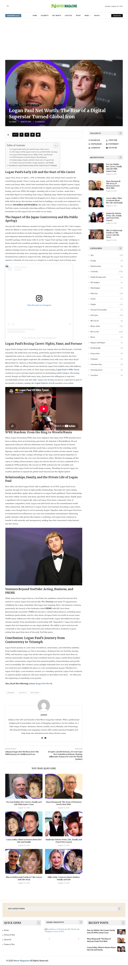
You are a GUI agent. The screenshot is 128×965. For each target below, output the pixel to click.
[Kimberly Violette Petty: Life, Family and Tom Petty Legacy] (63, 823)
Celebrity (44, 15)
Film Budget (106, 288)
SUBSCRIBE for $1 (13, 16)
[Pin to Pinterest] (32, 135)
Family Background (106, 277)
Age (106, 255)
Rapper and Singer (106, 343)
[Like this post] (16, 135)
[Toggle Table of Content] (55, 146)
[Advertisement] (64, 37)
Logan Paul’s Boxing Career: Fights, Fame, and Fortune (32, 155)
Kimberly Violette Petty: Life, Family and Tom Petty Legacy (64, 840)
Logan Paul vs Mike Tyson (67, 369)
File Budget (106, 282)
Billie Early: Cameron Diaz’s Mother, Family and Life (64, 878)
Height (97, 15)
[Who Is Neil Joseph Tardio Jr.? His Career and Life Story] (23, 861)
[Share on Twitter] (26, 135)
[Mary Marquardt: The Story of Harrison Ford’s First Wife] (63, 786)
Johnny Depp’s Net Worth (40, 683)
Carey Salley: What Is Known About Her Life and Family (24, 840)
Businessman (106, 266)
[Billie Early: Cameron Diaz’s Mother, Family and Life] (63, 861)
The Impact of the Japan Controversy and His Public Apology (35, 152)
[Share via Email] (38, 135)
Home (35, 15)
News (87, 15)
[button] (49, 939)
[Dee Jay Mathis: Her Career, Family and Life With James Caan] (23, 786)
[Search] (7, 6)
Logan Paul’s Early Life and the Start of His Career (30, 149)
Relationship (106, 348)
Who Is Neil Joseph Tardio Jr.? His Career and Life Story (24, 878)
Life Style (22, 693)
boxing (106, 261)
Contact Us (117, 16)
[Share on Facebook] (22, 135)
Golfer (106, 299)
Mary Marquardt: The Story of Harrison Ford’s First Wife (64, 803)
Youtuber (106, 375)
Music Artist (106, 326)
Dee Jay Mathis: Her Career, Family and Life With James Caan (24, 803)
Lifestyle (68, 15)
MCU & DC (106, 321)
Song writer (106, 353)
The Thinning (47, 602)
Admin (13, 122)
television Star (106, 364)
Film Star (106, 293)
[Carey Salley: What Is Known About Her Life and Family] (23, 823)
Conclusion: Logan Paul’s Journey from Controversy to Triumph (32, 166)
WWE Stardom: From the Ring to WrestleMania (29, 157)
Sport (78, 15)
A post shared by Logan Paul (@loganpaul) (39, 338)
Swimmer (106, 359)
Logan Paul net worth (44, 383)
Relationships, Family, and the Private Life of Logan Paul (33, 160)
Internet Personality (106, 310)
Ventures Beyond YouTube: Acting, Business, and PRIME (33, 163)
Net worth (56, 15)
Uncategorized (106, 370)
